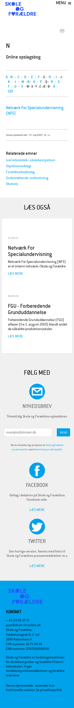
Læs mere (15, 273)
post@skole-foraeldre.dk (23, 625)
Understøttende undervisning (27, 178)
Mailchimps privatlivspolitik (48, 449)
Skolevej (12, 184)
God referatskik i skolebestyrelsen (30, 160)
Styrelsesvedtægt (18, 166)
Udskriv (63, 31)
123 (10, 91)
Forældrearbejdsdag (20, 172)
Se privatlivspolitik (49, 690)
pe (49, 135)
